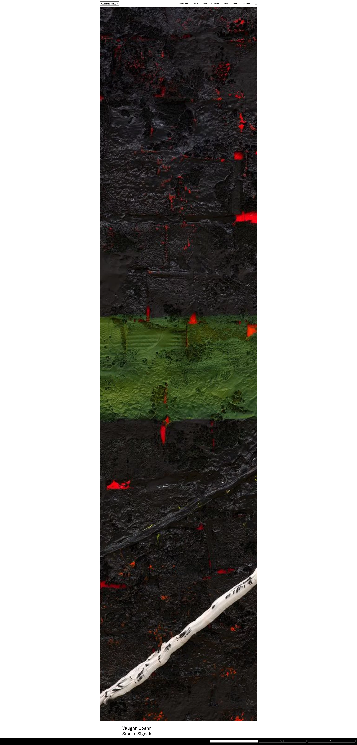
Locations (246, 4)
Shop (235, 4)
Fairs (205, 4)
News (225, 4)
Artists (195, 4)
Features (215, 4)
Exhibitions (183, 4)
